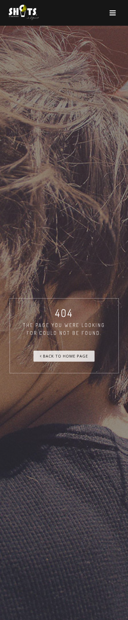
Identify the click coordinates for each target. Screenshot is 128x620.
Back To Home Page (65, 356)
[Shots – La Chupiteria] (23, 13)
